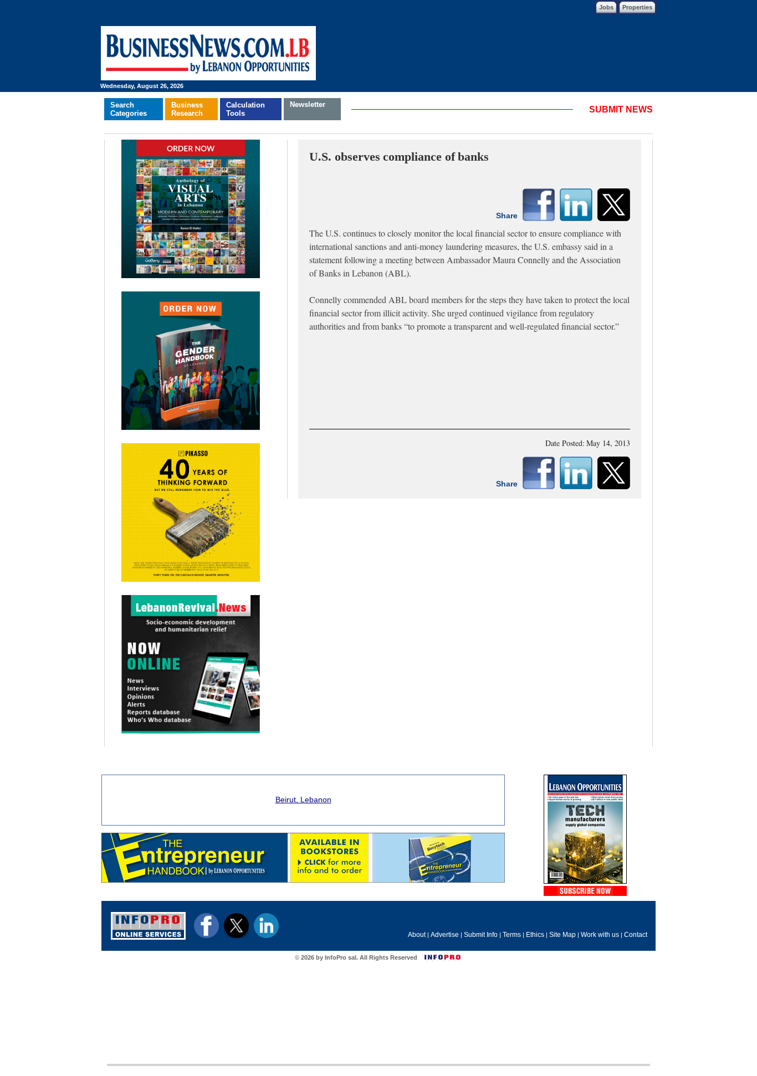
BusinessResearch (187, 109)
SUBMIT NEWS (621, 109)
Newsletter (307, 104)
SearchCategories (128, 109)
